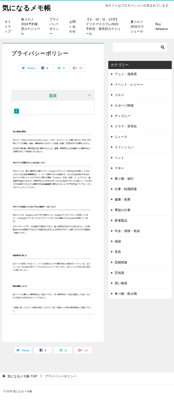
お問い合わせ (72, 26)
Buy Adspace (161, 26)
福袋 (118, 241)
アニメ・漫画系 (126, 74)
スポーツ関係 (124, 105)
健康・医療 (122, 199)
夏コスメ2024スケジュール (137, 26)
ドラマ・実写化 (126, 126)
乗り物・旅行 (124, 178)
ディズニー (122, 116)
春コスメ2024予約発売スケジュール (30, 26)
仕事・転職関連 (126, 189)
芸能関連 (121, 262)
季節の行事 (122, 210)
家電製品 (121, 220)
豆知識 (119, 273)
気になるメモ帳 (26, 8)
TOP (22, 376)
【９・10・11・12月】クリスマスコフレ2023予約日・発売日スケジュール (103, 26)
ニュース (121, 137)
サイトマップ (8, 26)
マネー (119, 168)
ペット (119, 158)
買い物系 (121, 283)
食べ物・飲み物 (126, 293)
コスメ (119, 95)
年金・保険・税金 (127, 231)
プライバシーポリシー (54, 26)
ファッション (124, 147)
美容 (118, 252)
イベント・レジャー (129, 84)
